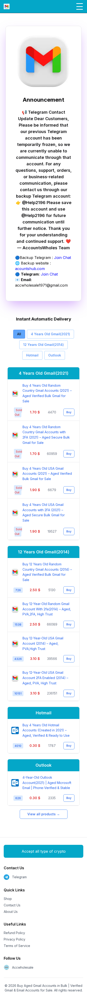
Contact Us (12, 905)
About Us (11, 912)
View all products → (43, 814)
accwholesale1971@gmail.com (41, 285)
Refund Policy (14, 933)
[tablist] (43, 345)
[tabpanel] (43, 586)
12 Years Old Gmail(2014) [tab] (43, 345)
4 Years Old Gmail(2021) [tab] (50, 334)
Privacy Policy (14, 939)
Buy (68, 412)
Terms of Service (17, 946)
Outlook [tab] (54, 355)
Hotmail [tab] (32, 355)
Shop (8, 899)
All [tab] (19, 334)
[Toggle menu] (79, 6)
